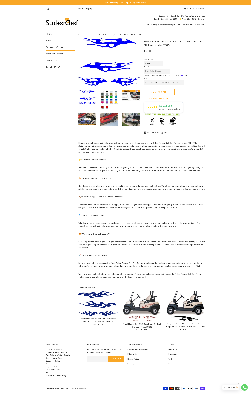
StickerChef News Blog (56, 375)
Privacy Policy (133, 354)
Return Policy (133, 359)
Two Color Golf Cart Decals (58, 355)
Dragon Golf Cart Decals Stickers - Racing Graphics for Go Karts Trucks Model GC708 (185, 325)
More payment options (159, 98)
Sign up (89, 9)
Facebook (172, 349)
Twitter (171, 359)
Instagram (172, 354)
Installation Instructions (137, 349)
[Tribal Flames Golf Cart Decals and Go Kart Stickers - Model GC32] (142, 306)
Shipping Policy (52, 367)
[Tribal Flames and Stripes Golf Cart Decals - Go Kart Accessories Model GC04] (98, 303)
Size (145, 78)
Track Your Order (54, 53)
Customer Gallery (54, 47)
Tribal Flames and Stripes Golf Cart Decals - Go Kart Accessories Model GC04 (98, 320)
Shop (60, 40)
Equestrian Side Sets (55, 349)
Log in (80, 9)
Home (49, 33)
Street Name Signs (54, 358)
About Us (50, 363)
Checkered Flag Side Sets (57, 352)
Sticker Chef (64, 388)
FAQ (47, 372)
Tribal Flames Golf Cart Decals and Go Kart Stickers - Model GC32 (142, 325)
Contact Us (51, 60)
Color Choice (148, 59)
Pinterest (172, 363)
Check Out (200, 9)
